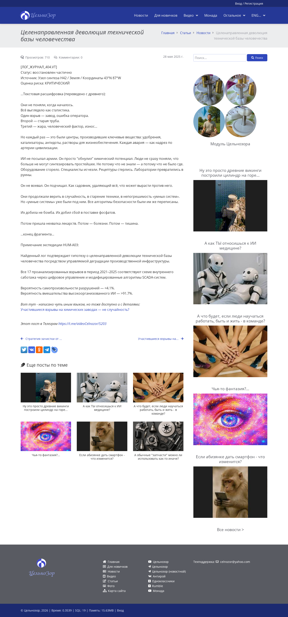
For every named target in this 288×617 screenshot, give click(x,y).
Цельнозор (161, 562)
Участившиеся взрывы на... (158, 339)
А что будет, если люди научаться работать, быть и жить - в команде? (158, 409)
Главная (168, 33)
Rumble (157, 586)
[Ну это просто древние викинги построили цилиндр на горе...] (46, 387)
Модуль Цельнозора (230, 144)
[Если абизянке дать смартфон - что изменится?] (102, 436)
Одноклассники (163, 581)
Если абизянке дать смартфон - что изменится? (102, 457)
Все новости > (230, 529)
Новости (203, 33)
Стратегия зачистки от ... (43, 339)
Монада (158, 591)
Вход (238, 3)
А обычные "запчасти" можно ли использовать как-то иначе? (158, 457)
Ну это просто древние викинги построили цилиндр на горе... (46, 408)
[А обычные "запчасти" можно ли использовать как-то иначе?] (158, 436)
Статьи (185, 33)
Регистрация (254, 3)
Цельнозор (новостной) (169, 571)
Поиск (259, 58)
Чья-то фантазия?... (46, 455)
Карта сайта (117, 591)
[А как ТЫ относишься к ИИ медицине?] (102, 387)
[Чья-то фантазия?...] (46, 436)
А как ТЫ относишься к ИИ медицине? (102, 408)
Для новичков (117, 567)
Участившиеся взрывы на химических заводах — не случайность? (75, 309)
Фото (110, 586)
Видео (111, 576)
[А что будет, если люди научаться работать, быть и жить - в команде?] (158, 387)
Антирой (159, 576)
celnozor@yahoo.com (235, 562)
